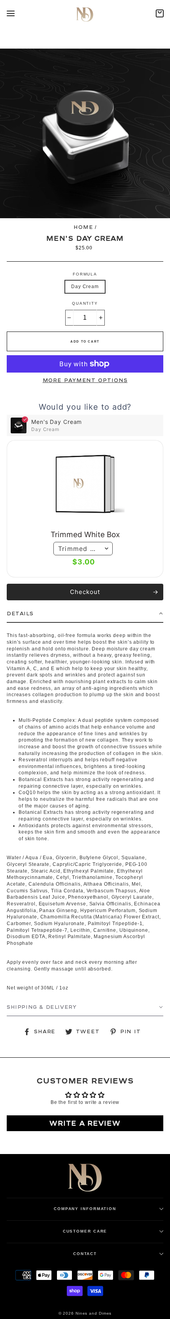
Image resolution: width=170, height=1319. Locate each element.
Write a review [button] (85, 1123)
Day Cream (85, 286)
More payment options (85, 380)
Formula (85, 274)
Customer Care (85, 1231)
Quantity (85, 303)
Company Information (85, 1209)
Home (83, 227)
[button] (85, 614)
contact (85, 1254)
